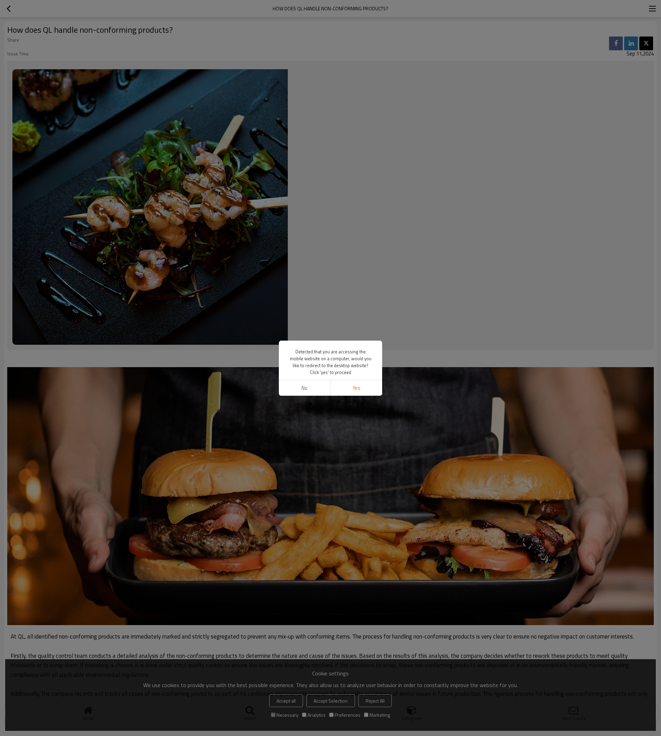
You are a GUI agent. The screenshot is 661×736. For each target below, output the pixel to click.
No (304, 388)
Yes (356, 388)
